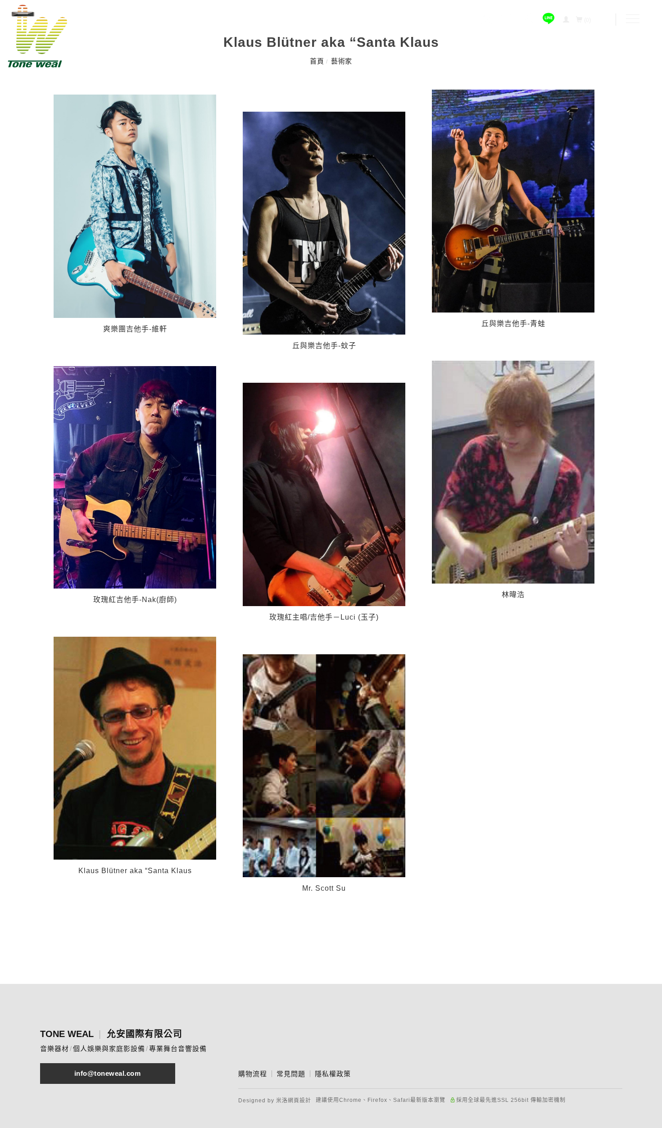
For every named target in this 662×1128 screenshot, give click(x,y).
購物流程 (252, 1074)
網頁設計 (299, 1100)
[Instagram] (486, 19)
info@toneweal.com (107, 1073)
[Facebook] (465, 19)
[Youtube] (507, 19)
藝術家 (341, 61)
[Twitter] (527, 19)
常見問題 (291, 1074)
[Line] (548, 19)
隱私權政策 (333, 1074)
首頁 (317, 61)
